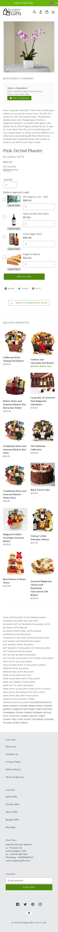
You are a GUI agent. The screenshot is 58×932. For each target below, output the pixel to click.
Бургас (48, 702)
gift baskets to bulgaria (17, 648)
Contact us (12, 754)
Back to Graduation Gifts (31, 303)
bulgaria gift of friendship (18, 624)
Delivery (7, 169)
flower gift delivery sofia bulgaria (23, 638)
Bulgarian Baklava (31, 254)
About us (11, 746)
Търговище (37, 719)
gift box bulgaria (41, 648)
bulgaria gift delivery (26, 621)
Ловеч (39, 709)
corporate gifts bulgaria (17, 634)
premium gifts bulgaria (16, 668)
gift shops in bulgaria (41, 658)
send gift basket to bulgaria (19, 682)
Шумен (16, 723)
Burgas (37, 631)
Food (46, 638)
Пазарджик (9, 713)
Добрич (7, 709)
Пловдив (37, 713)
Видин (32, 706)
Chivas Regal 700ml (32, 234)
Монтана (48, 709)
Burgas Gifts (12, 819)
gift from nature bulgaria (17, 651)
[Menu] (53, 12)
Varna (31, 699)
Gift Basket (9, 641)
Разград (47, 713)
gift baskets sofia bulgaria (18, 645)
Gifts (6, 662)
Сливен (24, 716)
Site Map (10, 827)
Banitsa (13, 617)
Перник (19, 713)
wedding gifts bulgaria (16, 702)
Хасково (7, 723)
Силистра (14, 716)
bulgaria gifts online (15, 628)
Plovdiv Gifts (12, 804)
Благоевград (37, 702)
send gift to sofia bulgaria (18, 685)
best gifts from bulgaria (32, 617)
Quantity (8, 179)
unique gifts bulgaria (15, 699)
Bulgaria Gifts (42, 624)
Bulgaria (8, 621)
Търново (48, 719)
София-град (9, 719)
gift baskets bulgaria (28, 641)
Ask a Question (20, 98)
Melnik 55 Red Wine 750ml (36, 214)
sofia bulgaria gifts (21, 692)
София (41, 716)
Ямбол (24, 723)
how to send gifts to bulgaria (20, 665)
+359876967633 (25, 857)
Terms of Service (15, 777)
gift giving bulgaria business (19, 655)
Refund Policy (13, 769)
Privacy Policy (13, 761)
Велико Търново (19, 706)
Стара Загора (24, 719)
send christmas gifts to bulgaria (21, 679)
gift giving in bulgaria (15, 658)
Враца (39, 706)
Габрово (47, 706)
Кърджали (17, 709)
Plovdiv (42, 665)
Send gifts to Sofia (40, 689)
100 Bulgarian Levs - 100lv (35, 197)
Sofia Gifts (11, 796)
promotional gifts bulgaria (18, 672)
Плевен (28, 713)
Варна (6, 706)
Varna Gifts (12, 812)
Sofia (6, 692)
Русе (5, 716)
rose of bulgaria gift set (17, 675)
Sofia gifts (39, 692)
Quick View (14, 205)
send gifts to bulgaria (15, 689)
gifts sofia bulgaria (20, 662)
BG (20, 923)
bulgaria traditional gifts (18, 631)
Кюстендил (29, 709)
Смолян (33, 716)
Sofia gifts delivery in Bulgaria (20, 696)
